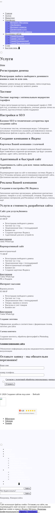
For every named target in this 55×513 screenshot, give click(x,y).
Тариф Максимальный (20, 479)
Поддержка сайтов (13, 470)
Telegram (9, 421)
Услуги (8, 451)
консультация (6, 239)
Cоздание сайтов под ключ (16, 5)
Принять (23, 512)
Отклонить (32, 512)
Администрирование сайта (12, 344)
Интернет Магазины (19, 458)
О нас (7, 481)
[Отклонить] (38, 512)
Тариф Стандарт (17, 474)
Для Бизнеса (15, 461)
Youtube (8, 423)
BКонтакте (10, 419)
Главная (8, 449)
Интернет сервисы (18, 463)
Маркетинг (10, 454)
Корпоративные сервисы (21, 468)
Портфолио (10, 456)
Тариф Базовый (17, 472)
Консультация (6, 274)
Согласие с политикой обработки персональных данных (30, 379)
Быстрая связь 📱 (12, 484)
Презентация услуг (18, 465)
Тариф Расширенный (19, 477)
